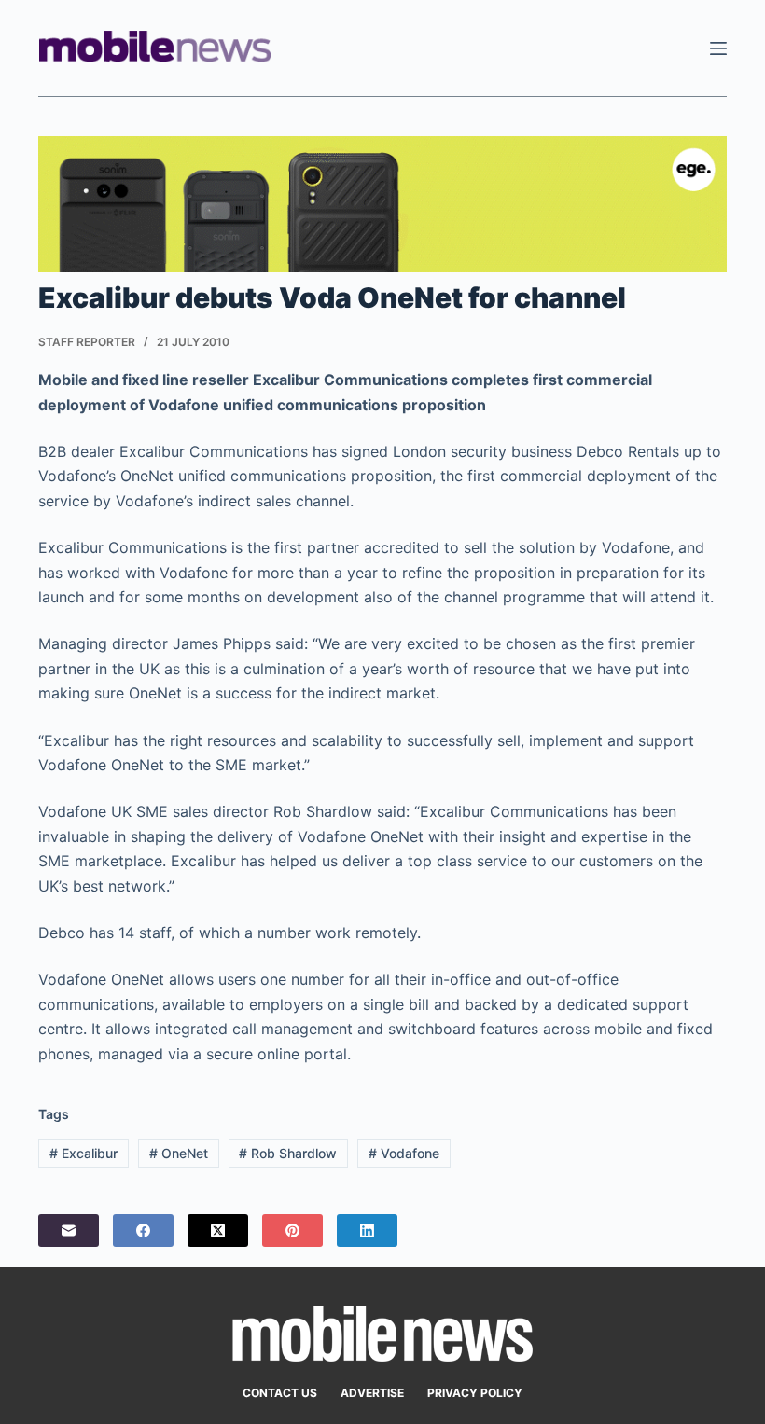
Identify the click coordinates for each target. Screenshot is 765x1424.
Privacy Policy (474, 1393)
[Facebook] (143, 1230)
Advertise (372, 1393)
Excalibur (83, 1153)
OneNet (178, 1153)
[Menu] (718, 48)
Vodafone (404, 1153)
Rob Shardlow (288, 1153)
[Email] (68, 1230)
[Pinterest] (292, 1230)
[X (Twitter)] (218, 1230)
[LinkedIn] (367, 1230)
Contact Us (280, 1393)
